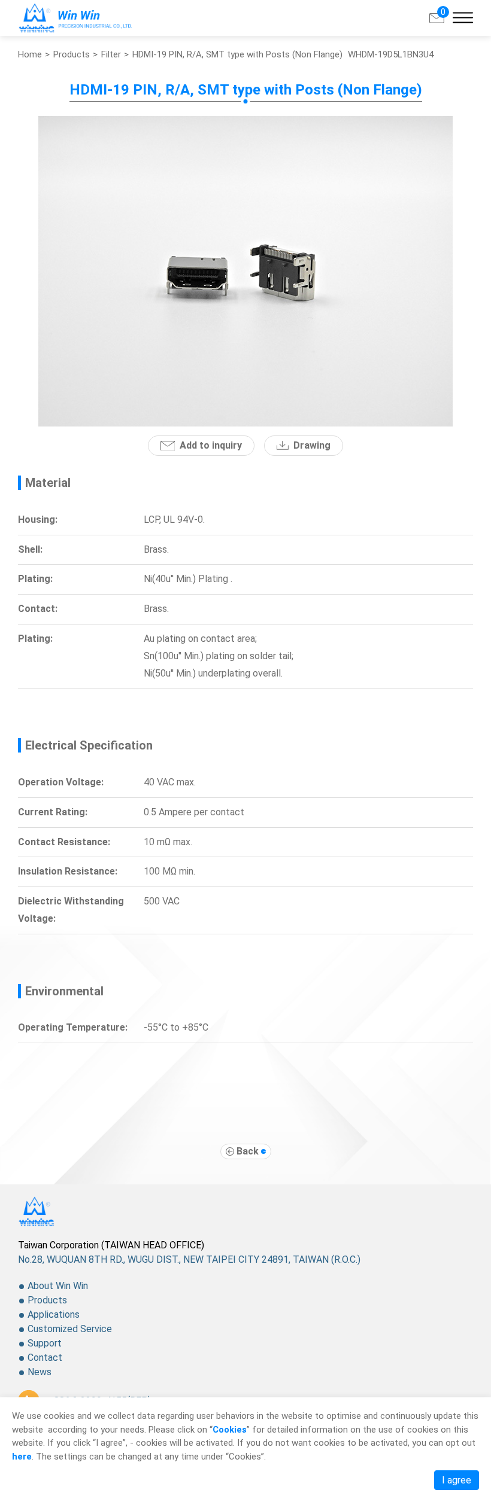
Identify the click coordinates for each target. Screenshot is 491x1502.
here (22, 1456)
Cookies (230, 1429)
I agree (456, 1480)
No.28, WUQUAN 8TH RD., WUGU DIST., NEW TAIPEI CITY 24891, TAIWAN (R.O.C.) (189, 1259)
